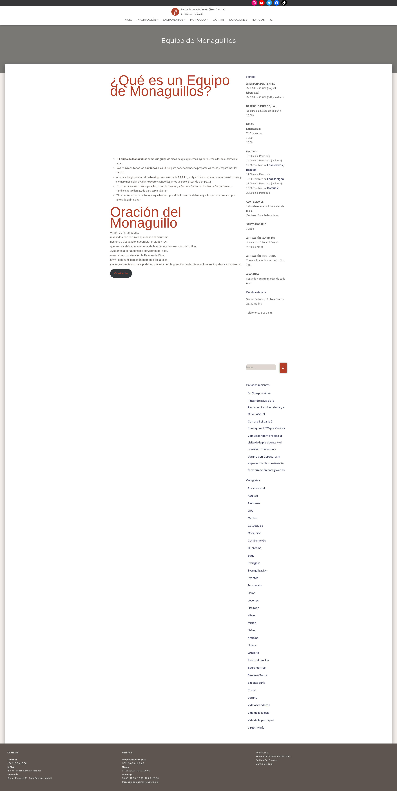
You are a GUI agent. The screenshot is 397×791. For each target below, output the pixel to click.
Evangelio (254, 563)
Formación (255, 585)
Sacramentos (173, 19)
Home (251, 593)
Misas (251, 615)
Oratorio (253, 653)
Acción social (256, 488)
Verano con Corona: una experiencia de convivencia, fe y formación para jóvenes (266, 463)
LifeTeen (253, 608)
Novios (252, 645)
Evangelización (257, 570)
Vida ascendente (259, 705)
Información (146, 19)
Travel (252, 690)
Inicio (128, 19)
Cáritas (219, 19)
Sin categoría (256, 683)
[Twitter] (269, 3)
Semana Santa (257, 675)
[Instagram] (254, 3)
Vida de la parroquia (261, 720)
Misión (252, 623)
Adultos (253, 495)
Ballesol (251, 170)
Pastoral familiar (258, 660)
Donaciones (238, 19)
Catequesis (255, 525)
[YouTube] (262, 3)
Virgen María (256, 727)
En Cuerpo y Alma (259, 393)
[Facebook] (276, 3)
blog (250, 510)
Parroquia (198, 19)
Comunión (254, 533)
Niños (251, 630)
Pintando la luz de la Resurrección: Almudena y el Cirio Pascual (266, 407)
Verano (252, 697)
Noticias (258, 19)
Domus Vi (273, 188)
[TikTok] (284, 3)
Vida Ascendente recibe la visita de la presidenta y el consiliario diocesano (265, 442)
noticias (253, 638)
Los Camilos (275, 165)
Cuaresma (254, 548)
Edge (251, 555)
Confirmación (257, 540)
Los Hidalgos (275, 179)
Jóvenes (253, 600)
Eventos (253, 578)
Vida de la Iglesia (259, 712)
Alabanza (254, 503)
